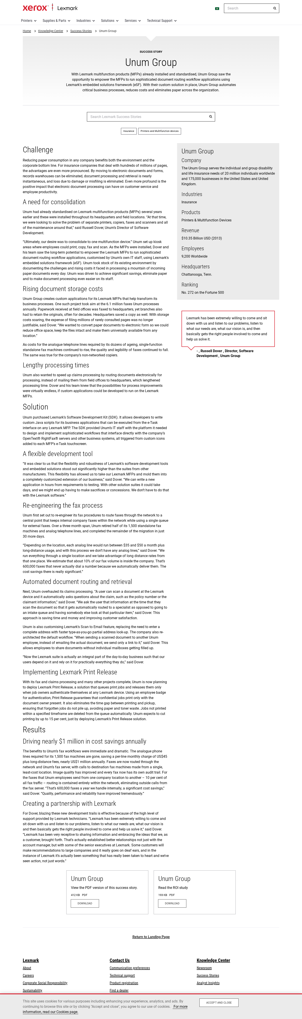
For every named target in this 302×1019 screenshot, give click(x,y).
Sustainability (32, 990)
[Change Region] (217, 8)
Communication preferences (130, 968)
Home (50, 7)
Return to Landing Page (151, 937)
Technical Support (159, 21)
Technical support (122, 975)
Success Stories (208, 975)
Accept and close (219, 1002)
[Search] (274, 8)
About (27, 968)
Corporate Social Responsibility (45, 983)
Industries (83, 21)
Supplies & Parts (54, 21)
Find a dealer (119, 990)
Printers (26, 21)
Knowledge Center (213, 960)
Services (131, 21)
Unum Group (87, 879)
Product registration (124, 983)
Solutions (107, 21)
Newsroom (204, 968)
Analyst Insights (208, 983)
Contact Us (120, 960)
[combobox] (251, 8)
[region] (151, 1006)
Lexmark (31, 960)
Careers (28, 975)
